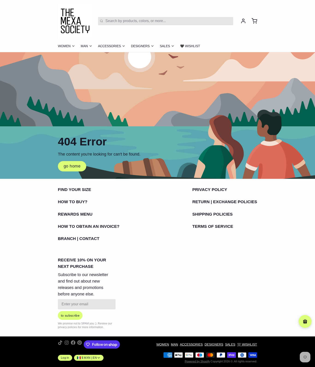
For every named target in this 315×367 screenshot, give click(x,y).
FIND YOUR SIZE (74, 189)
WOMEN (64, 46)
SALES (165, 46)
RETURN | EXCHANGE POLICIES (224, 201)
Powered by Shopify (197, 361)
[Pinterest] (79, 344)
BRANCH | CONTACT (78, 238)
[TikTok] (60, 344)
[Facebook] (73, 344)
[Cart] (252, 21)
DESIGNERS (140, 46)
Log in (65, 357)
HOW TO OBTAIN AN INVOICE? (88, 226)
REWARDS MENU (75, 214)
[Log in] (241, 21)
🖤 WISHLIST (190, 46)
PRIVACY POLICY (209, 189)
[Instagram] (66, 344)
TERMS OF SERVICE (212, 226)
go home (72, 166)
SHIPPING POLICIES (212, 214)
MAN (84, 46)
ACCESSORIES (109, 46)
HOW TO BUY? (72, 201)
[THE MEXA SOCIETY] (75, 21)
